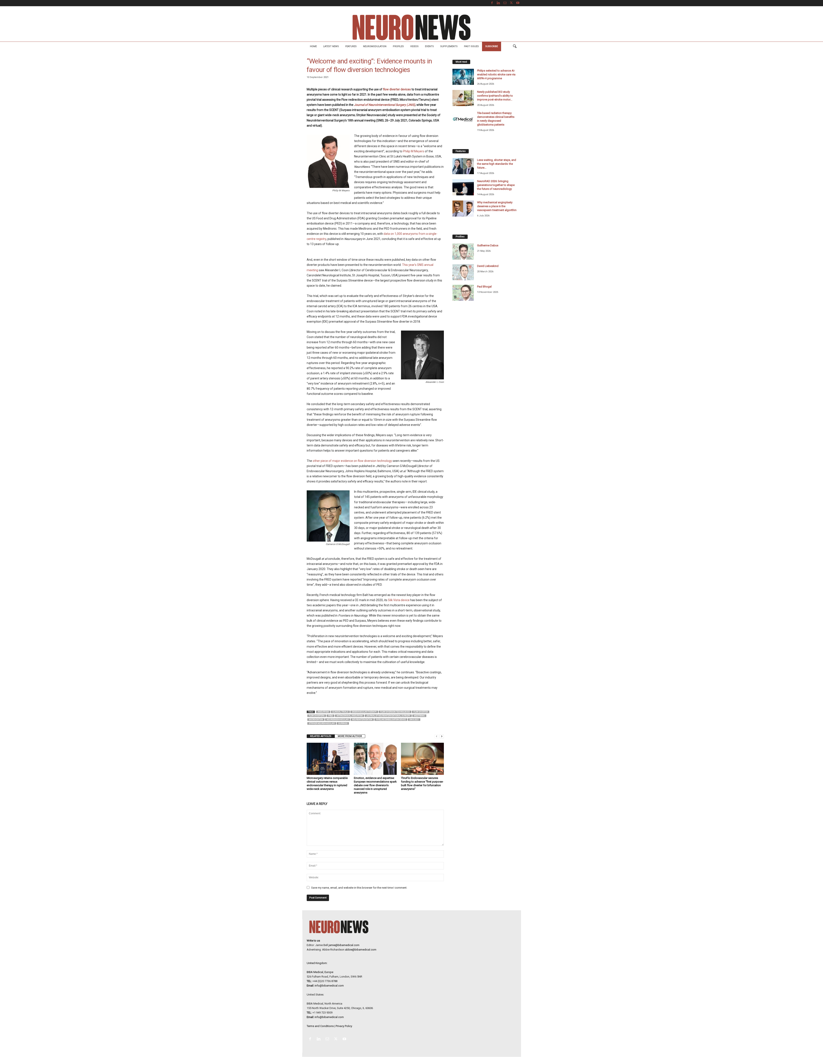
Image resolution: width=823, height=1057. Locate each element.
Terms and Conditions (320, 1026)
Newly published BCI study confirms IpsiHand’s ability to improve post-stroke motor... (495, 95)
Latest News (331, 46)
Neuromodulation (374, 46)
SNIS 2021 (414, 720)
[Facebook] (492, 3)
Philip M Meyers (413, 151)
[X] (511, 3)
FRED (330, 716)
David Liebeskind (488, 266)
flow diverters (316, 716)
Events (429, 46)
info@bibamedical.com (329, 985)
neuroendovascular (337, 720)
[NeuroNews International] (411, 27)
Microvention (316, 720)
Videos (414, 46)
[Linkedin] (498, 3)
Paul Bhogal (484, 286)
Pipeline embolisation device (391, 720)
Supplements (449, 46)
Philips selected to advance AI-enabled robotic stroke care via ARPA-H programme (496, 74)
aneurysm (323, 712)
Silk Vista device (399, 600)
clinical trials (340, 712)
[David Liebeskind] (463, 272)
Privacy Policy (344, 1026)
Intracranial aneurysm (349, 716)
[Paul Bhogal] (463, 293)
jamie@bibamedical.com (344, 945)
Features (351, 46)
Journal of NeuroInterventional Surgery (388, 716)
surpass (342, 723)
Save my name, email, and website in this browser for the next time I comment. (359, 887)
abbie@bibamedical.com (360, 949)
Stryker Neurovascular (322, 723)
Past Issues (471, 46)
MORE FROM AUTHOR (350, 736)
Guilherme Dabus (487, 245)
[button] (514, 46)
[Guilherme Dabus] (463, 252)
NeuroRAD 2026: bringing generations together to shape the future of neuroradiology (496, 185)
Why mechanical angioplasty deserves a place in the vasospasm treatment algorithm (497, 206)
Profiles (398, 46)
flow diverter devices (397, 89)
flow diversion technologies (395, 712)
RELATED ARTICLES (320, 736)
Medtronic (419, 716)
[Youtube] (517, 3)
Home (313, 46)
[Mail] (505, 3)
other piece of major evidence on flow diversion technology (352, 461)
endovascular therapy (364, 712)
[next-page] (442, 736)
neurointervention (362, 720)
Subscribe (491, 46)
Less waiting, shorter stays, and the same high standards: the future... (496, 163)
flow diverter (420, 712)
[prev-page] (436, 736)
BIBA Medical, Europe (320, 972)
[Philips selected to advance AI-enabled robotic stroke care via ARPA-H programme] (463, 77)
